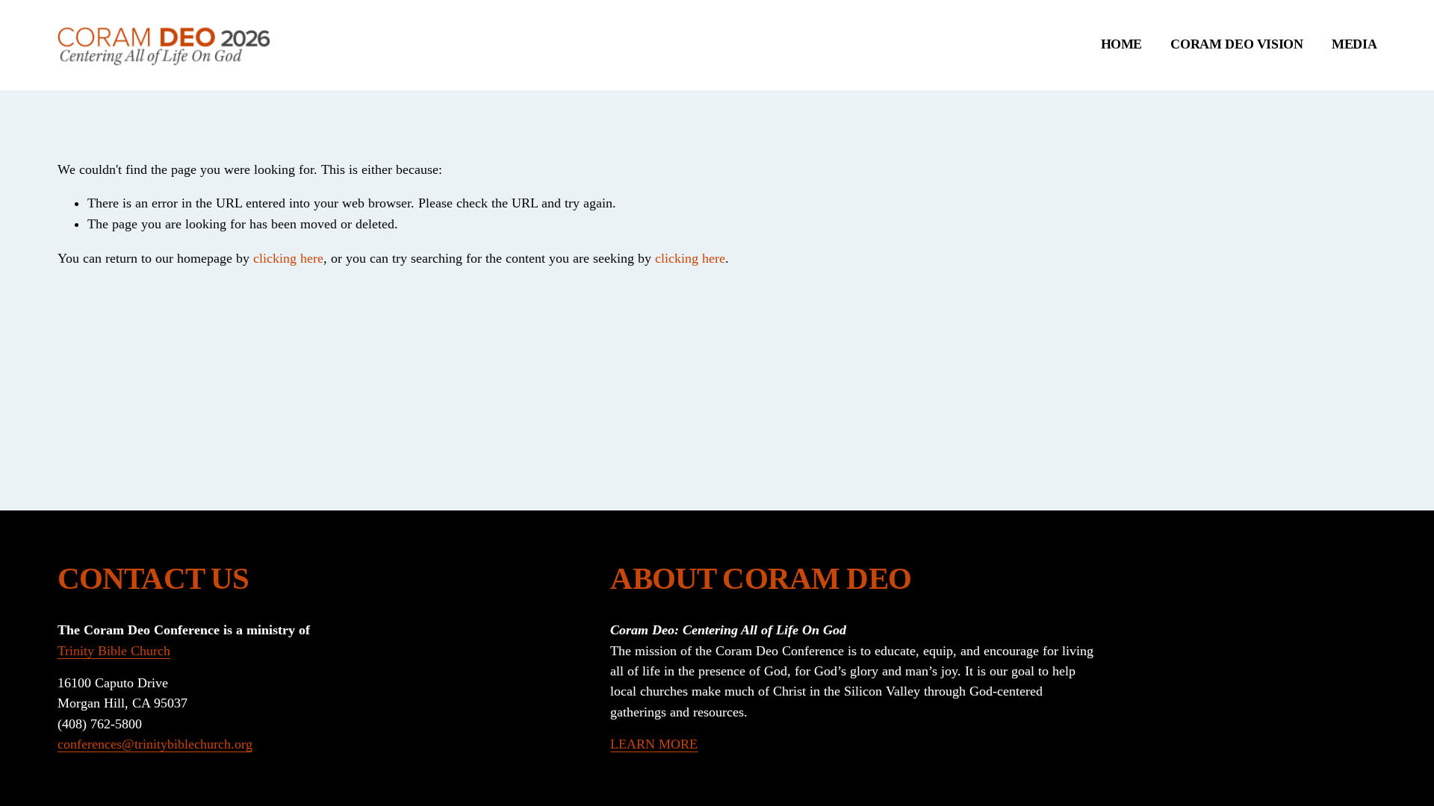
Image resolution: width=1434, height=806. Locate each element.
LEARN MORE (654, 744)
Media (1354, 44)
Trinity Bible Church (114, 650)
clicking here (288, 258)
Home (1122, 44)
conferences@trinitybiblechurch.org (155, 744)
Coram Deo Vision (1236, 44)
